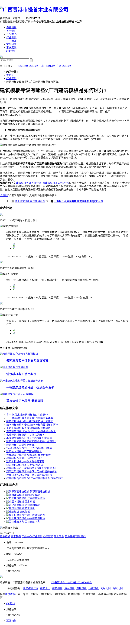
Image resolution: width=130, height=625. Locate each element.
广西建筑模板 (64, 65)
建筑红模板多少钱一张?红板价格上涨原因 (29, 421)
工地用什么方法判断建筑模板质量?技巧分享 (78, 201)
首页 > (9, 75)
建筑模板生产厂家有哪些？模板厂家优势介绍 (31, 468)
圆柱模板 (81, 588)
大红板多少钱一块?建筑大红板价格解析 (28, 454)
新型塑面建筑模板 (40, 491)
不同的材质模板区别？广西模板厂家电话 (29, 438)
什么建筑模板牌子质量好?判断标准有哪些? (30, 418)
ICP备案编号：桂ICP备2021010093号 (71, 582)
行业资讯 (11, 37)
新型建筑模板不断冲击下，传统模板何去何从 (31, 471)
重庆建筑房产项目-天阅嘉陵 (24, 401)
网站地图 (106, 588)
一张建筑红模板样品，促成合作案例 (30, 387)
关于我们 (11, 30)
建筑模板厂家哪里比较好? (20, 444)
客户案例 (11, 47)
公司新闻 (11, 40)
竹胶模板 (93, 588)
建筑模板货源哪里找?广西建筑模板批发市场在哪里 (34, 478)
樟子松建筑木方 (36, 515)
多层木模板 (28, 501)
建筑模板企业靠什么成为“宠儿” (24, 458)
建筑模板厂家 (36, 65)
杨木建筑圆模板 (36, 518)
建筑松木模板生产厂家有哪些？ (24, 451)
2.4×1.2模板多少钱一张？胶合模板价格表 (29, 448)
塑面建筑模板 (32, 495)
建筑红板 (25, 511)
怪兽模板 (11, 27)
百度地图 (118, 588)
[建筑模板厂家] (34, 9)
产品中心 (11, 34)
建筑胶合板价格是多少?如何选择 (24, 464)
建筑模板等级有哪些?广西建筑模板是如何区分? (42, 182)
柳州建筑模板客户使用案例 (30, 201)
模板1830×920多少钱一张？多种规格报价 (29, 474)
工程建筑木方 (32, 521)
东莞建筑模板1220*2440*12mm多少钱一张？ (31, 431)
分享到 (4, 195)
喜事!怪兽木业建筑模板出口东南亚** (27, 414)
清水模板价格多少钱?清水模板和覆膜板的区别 (32, 424)
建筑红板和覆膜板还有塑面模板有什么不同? (31, 441)
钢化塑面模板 (32, 505)
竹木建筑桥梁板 (36, 498)
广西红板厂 (50, 65)
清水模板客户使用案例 (21, 374)
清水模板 (69, 588)
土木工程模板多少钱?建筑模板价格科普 (28, 428)
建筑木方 (45, 588)
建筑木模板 (28, 508)
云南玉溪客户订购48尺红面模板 (27, 360)
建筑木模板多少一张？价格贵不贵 (25, 461)
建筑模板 (23, 65)
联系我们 (11, 50)
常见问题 (11, 44)
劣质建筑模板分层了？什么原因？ (25, 434)
